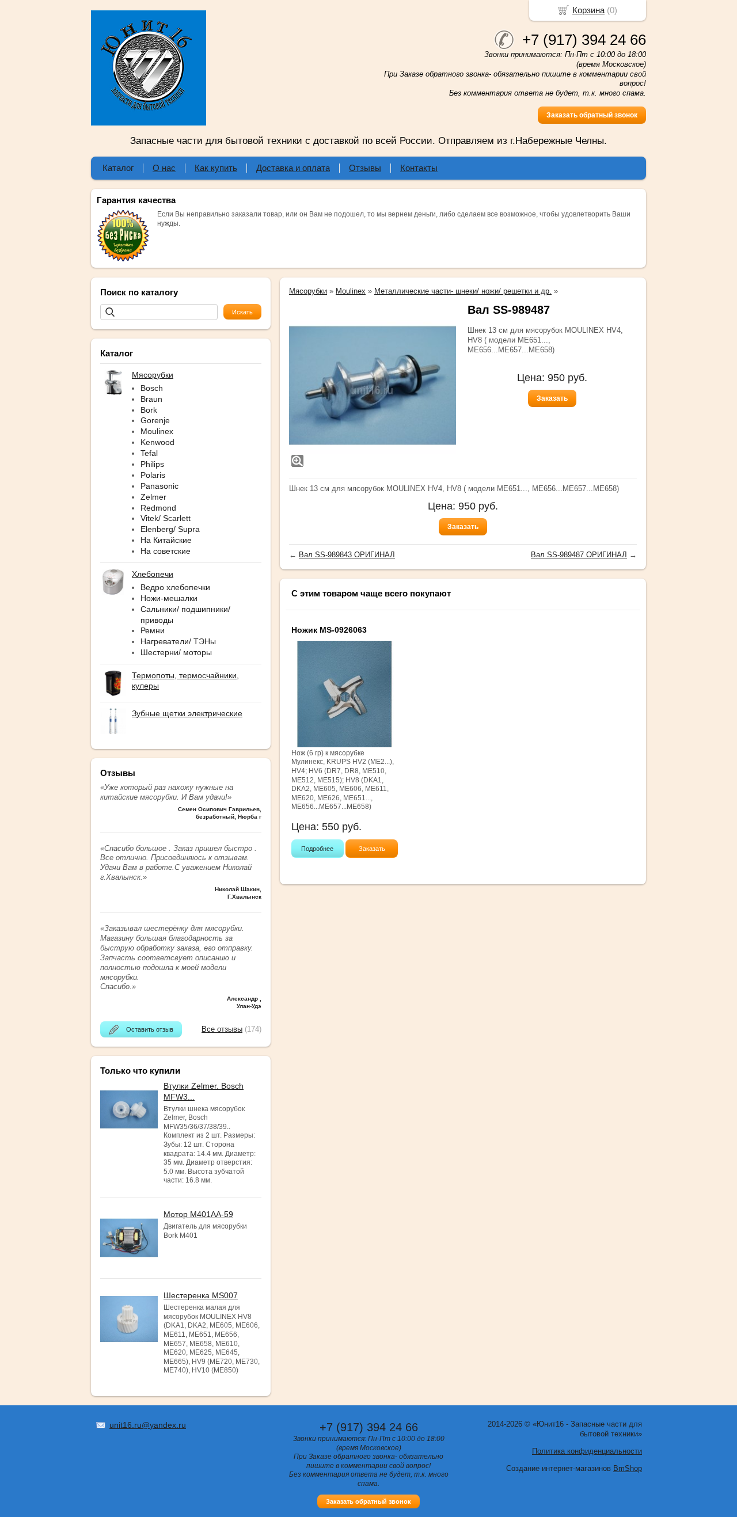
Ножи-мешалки (168, 598)
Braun (151, 399)
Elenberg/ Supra (170, 529)
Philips (152, 464)
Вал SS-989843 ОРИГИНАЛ (347, 554)
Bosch (151, 388)
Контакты (419, 168)
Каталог (118, 168)
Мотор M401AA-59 (198, 1214)
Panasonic (159, 486)
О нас (164, 168)
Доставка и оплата (293, 168)
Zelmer (153, 496)
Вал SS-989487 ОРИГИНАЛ (579, 554)
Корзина (588, 10)
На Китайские (166, 540)
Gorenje (155, 420)
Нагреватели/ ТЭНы (178, 641)
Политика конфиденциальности (587, 1451)
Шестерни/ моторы (176, 652)
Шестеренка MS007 (201, 1295)
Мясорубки (308, 291)
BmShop (627, 1468)
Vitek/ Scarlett (165, 518)
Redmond (158, 507)
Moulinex (156, 431)
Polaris (152, 475)
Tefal (149, 453)
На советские (165, 551)
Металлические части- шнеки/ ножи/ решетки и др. (463, 291)
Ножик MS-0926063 (329, 629)
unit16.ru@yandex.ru (147, 1424)
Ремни (152, 630)
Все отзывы (222, 1029)
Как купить (216, 168)
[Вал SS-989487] (372, 385)
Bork (148, 410)
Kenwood (157, 442)
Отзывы (365, 168)
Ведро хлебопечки (175, 587)
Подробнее (317, 848)
